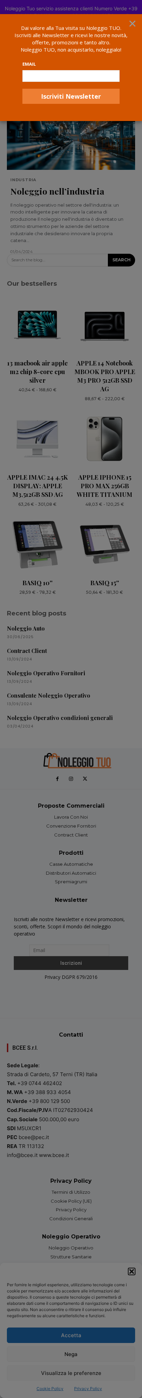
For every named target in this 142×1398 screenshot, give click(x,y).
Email (29, 64)
